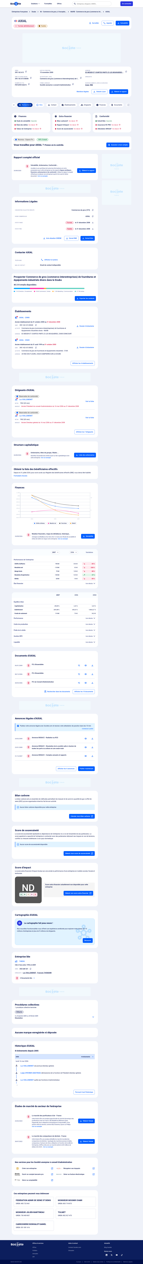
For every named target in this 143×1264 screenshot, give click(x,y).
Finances (102, 105)
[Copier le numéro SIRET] (31, 78)
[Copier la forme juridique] (73, 84)
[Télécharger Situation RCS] (93, 229)
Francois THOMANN (44, 973)
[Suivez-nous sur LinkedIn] (106, 1255)
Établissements (70, 105)
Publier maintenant (86, 769)
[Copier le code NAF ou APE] (81, 78)
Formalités (48, 4)
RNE (91, 85)
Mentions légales (83, 92)
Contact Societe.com (74, 1247)
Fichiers (34, 1250)
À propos (78, 1262)
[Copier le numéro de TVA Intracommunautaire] (29, 84)
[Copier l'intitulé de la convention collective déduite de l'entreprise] (93, 210)
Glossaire (71, 1250)
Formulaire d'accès (20, 476)
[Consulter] (85, 665)
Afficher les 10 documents (83, 692)
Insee (87, 85)
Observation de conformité (28, 396)
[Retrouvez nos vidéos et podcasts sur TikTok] (122, 1255)
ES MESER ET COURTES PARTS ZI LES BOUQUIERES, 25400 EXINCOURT (110, 72)
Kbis (40, 105)
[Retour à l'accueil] (17, 1244)
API (33, 1257)
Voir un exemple (43, 176)
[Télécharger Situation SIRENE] (93, 223)
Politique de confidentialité (113, 1262)
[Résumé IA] (79, 665)
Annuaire (35, 1253)
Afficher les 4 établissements (82, 363)
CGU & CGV (87, 1262)
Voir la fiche (90, 401)
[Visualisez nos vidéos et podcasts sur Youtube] (116, 1255)
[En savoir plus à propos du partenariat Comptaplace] (52, 1180)
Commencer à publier (87, 728)
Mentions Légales (127, 1262)
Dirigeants (87, 105)
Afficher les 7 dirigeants (84, 432)
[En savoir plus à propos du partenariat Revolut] (52, 1174)
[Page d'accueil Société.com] (15, 4)
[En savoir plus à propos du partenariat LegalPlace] (52, 1168)
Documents (118, 105)
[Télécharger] (92, 665)
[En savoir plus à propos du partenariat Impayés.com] (93, 1168)
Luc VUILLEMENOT (29, 973)
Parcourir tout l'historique (84, 1092)
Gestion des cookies (98, 1262)
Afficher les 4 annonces (66, 769)
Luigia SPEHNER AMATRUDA (30, 1073)
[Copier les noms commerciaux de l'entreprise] (93, 216)
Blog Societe (108, 1247)
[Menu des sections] (14, 105)
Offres (59, 4)
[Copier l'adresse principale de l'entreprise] (126, 72)
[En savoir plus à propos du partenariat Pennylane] (93, 1174)
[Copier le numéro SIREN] (26, 72)
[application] (55, 505)
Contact (53, 105)
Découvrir (87, 940)
